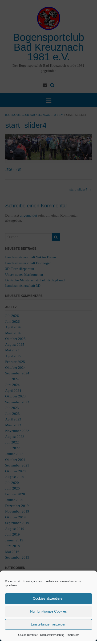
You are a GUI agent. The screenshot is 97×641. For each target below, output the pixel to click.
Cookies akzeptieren (48, 598)
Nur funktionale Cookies (48, 611)
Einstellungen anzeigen (48, 624)
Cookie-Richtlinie (28, 635)
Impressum (73, 635)
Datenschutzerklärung (52, 635)
